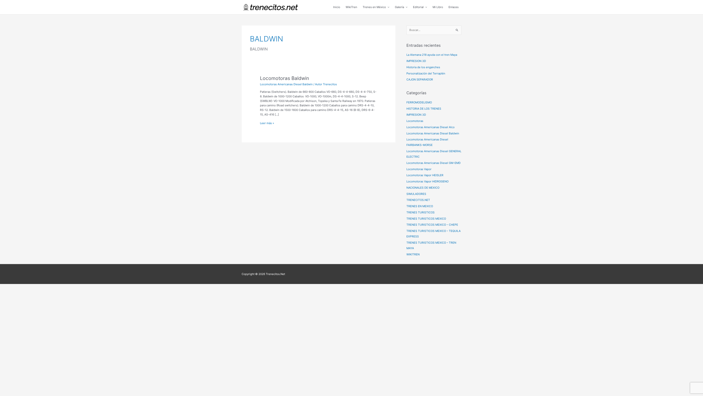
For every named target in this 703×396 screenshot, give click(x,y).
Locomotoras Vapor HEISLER (424, 175)
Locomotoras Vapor (419, 169)
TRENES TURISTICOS (420, 212)
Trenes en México (374, 7)
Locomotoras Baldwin (284, 78)
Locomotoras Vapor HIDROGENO (427, 181)
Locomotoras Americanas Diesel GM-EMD (433, 163)
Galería (399, 7)
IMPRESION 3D (416, 61)
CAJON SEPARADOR (419, 79)
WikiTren (351, 7)
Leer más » (267, 123)
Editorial (418, 7)
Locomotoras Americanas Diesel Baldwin (286, 84)
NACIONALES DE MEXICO (422, 187)
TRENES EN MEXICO (419, 206)
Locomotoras (414, 121)
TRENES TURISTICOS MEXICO (426, 218)
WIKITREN (413, 254)
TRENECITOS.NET (418, 200)
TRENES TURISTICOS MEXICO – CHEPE (432, 224)
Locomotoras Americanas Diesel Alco (430, 127)
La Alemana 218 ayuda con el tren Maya (431, 54)
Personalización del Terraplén (425, 73)
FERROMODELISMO (419, 102)
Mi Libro (438, 7)
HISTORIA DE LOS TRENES (423, 108)
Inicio (336, 7)
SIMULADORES (416, 194)
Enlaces (454, 7)
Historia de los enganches (423, 67)
